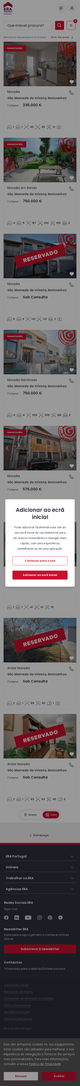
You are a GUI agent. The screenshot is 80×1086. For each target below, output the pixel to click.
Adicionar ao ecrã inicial (40, 575)
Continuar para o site (40, 561)
